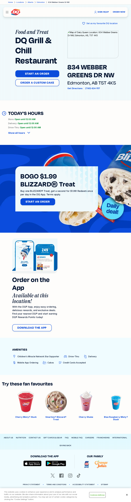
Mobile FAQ (77, 437)
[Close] (127, 495)
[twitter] (53, 476)
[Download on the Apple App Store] (32, 463)
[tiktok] (78, 476)
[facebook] (61, 476)
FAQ (67, 437)
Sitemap (104, 484)
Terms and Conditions (56, 484)
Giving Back (65, 445)
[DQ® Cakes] (86, 464)
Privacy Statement (31, 484)
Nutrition (21, 437)
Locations (20, 2)
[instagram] (70, 476)
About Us (8, 437)
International (119, 437)
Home (10, 2)
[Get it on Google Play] (56, 463)
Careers (89, 437)
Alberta (30, 2)
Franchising (103, 437)
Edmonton (41, 2)
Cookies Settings (97, 495)
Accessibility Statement (84, 484)
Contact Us (35, 437)
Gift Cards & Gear (52, 437)
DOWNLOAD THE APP (32, 328)
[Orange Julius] (101, 464)
